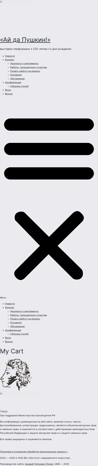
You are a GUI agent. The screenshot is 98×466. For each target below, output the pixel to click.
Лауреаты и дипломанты (24, 63)
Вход (8, 90)
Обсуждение (17, 78)
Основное (16, 74)
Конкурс (9, 59)
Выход (9, 93)
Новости (10, 56)
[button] (49, 198)
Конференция (13, 82)
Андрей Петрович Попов (39, 464)
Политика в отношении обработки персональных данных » (34, 451)
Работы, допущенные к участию (28, 67)
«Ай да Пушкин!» (25, 39)
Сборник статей (19, 86)
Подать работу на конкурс (25, 71)
